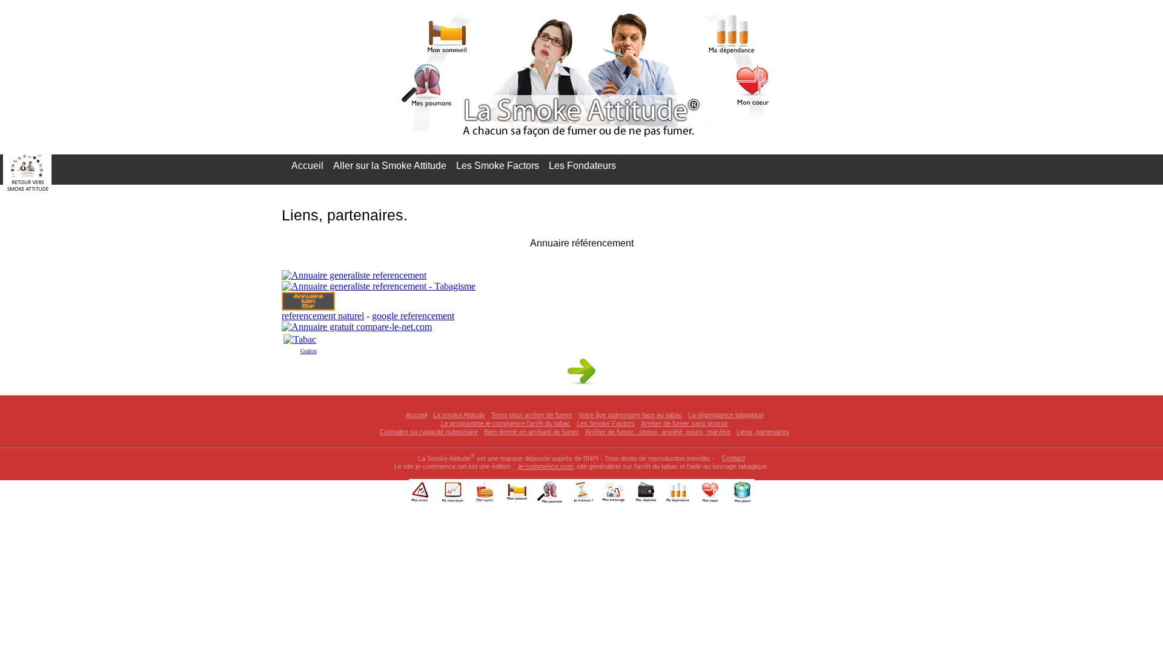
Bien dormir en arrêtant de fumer (531, 431)
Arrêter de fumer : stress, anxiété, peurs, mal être (658, 431)
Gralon (308, 351)
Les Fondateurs (582, 165)
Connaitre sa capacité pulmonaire (429, 431)
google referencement (413, 316)
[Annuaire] (357, 327)
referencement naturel (323, 316)
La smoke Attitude (459, 414)
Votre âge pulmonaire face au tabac (630, 414)
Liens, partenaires (763, 431)
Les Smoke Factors (497, 165)
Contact (733, 457)
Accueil (307, 165)
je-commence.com (545, 466)
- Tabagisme (450, 286)
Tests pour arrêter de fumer (531, 414)
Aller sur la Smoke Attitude (389, 165)
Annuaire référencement (582, 243)
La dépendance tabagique (726, 414)
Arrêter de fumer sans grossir (684, 423)
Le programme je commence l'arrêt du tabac (506, 423)
